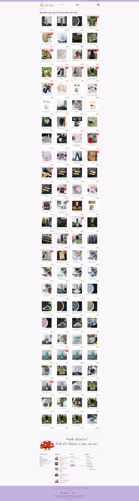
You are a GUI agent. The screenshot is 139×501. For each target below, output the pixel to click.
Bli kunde (41, 458)
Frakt (52, 488)
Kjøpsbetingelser (57, 488)
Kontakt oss (42, 466)
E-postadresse (72, 456)
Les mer (82, 497)
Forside (41, 9)
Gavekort (41, 464)
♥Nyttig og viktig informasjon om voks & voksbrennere (46, 462)
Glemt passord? (81, 465)
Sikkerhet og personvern (66, 488)
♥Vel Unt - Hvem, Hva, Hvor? (45, 463)
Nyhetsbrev (74, 488)
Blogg (79, 488)
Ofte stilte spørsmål (85, 488)
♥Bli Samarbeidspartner (44, 459)
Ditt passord (72, 460)
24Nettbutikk (71, 499)
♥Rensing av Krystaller (43, 460)
